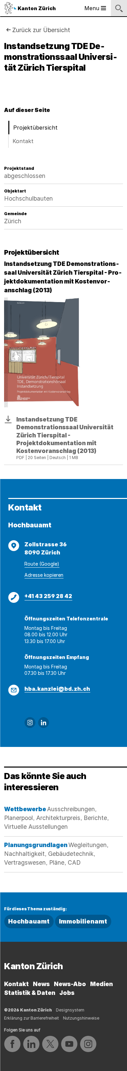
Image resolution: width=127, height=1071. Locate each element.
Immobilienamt (83, 921)
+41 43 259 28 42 (48, 596)
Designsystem (70, 1009)
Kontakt (23, 141)
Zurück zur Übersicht (41, 29)
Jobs (67, 992)
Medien (101, 983)
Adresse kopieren (43, 575)
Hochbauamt (28, 921)
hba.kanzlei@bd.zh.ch (57, 688)
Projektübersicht (35, 127)
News (41, 983)
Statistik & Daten (29, 992)
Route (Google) (41, 564)
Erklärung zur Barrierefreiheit (31, 1018)
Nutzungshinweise (81, 1018)
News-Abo (70, 983)
